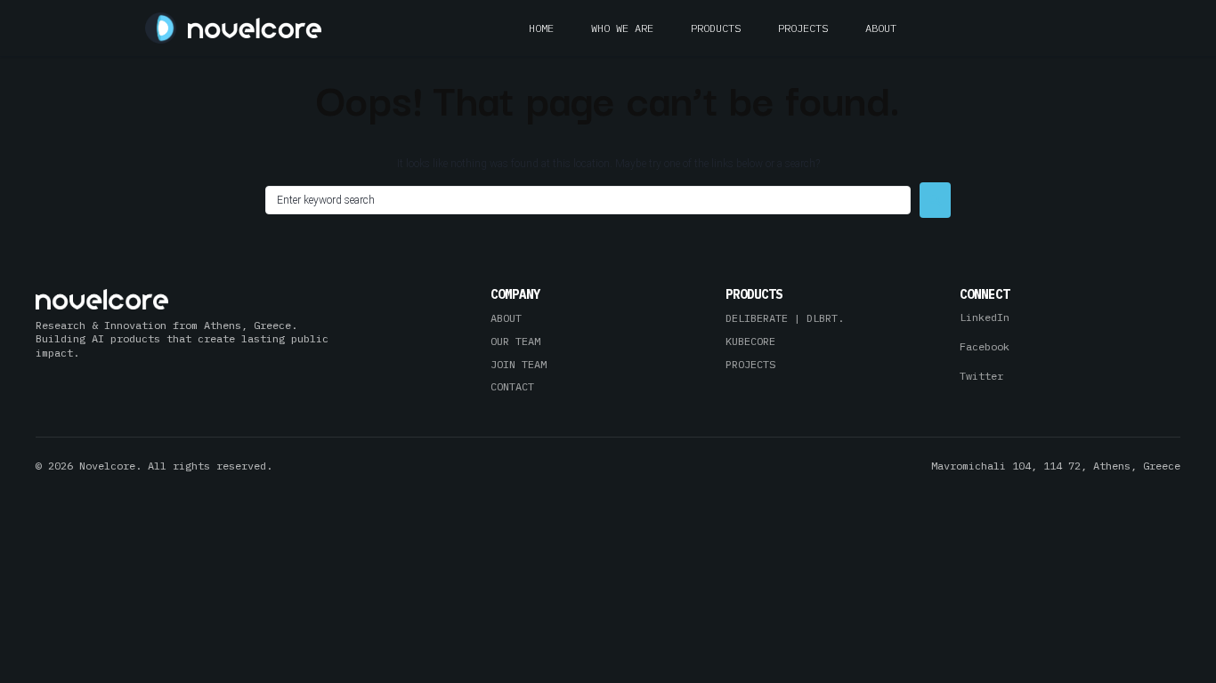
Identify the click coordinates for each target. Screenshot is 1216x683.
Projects (803, 28)
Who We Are (622, 28)
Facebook (984, 346)
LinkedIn (984, 317)
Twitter (981, 375)
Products (716, 28)
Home (541, 28)
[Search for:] (588, 200)
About (880, 28)
